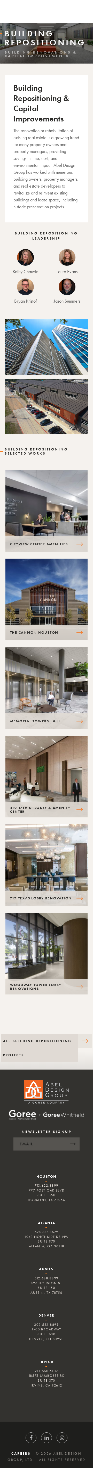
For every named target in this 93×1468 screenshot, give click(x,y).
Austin (46, 1269)
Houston (46, 1176)
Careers (20, 1453)
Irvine (46, 1361)
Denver (46, 1315)
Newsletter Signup (47, 1131)
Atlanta (46, 1222)
